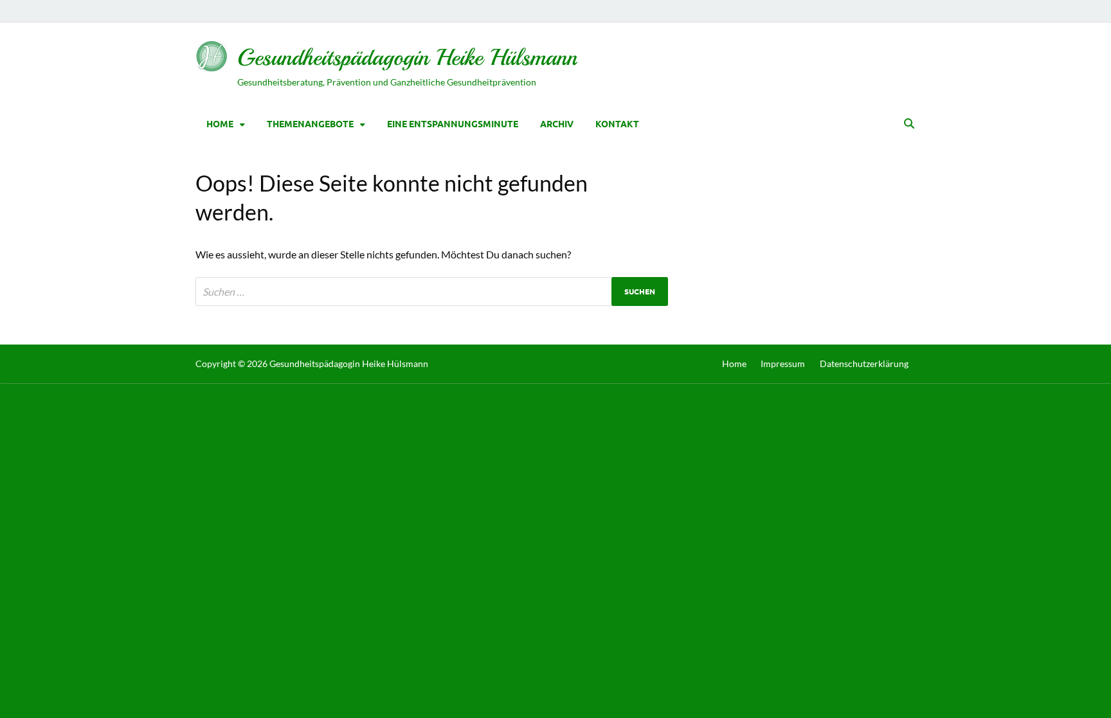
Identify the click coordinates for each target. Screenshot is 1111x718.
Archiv (557, 123)
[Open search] (909, 124)
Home (219, 123)
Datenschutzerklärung (864, 363)
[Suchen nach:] (431, 291)
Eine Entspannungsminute (452, 123)
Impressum (783, 363)
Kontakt (617, 123)
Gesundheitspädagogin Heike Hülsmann (407, 57)
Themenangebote (310, 123)
